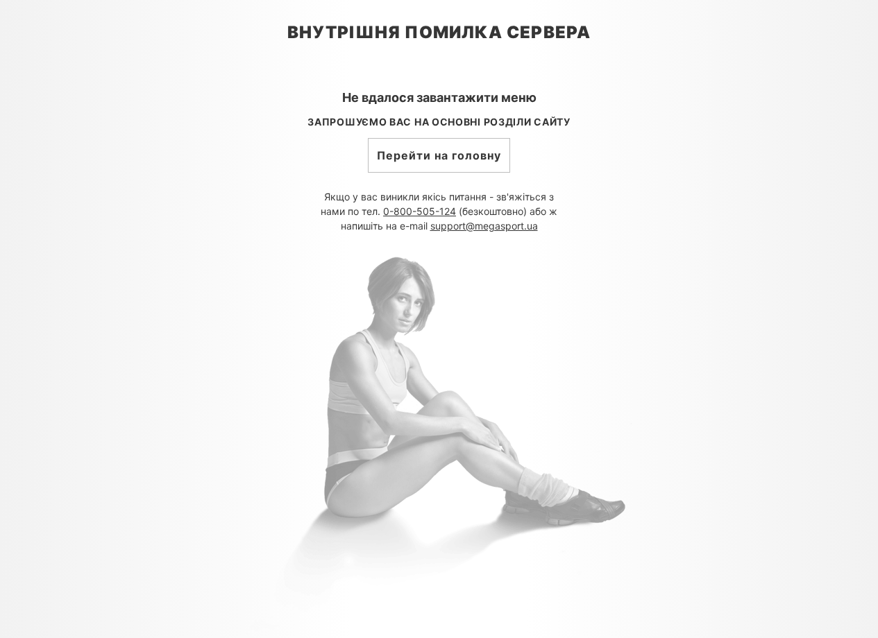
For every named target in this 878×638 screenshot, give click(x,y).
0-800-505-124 (419, 211)
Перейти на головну (439, 155)
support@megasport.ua (484, 226)
